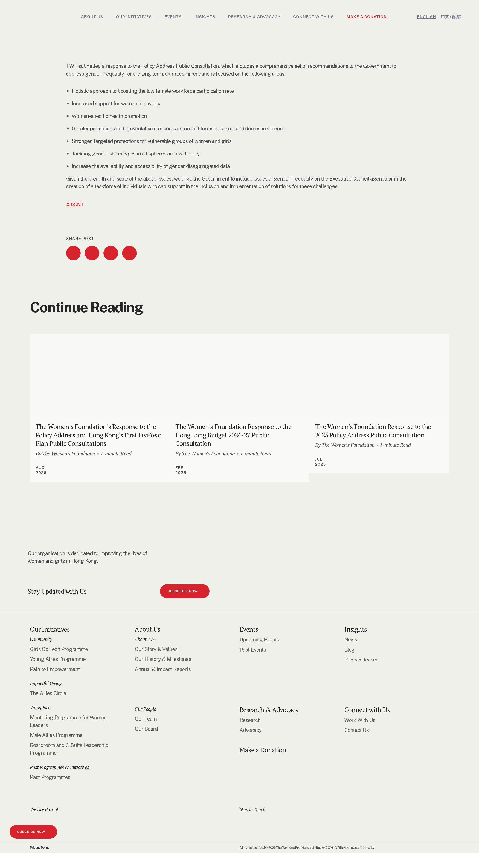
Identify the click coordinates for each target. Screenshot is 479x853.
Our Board (146, 729)
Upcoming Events (259, 639)
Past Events (253, 650)
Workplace (40, 707)
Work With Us (359, 720)
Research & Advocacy (269, 710)
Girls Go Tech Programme (59, 649)
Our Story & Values (156, 649)
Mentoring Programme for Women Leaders (68, 721)
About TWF (146, 639)
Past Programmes (50, 777)
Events (249, 629)
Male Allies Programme (56, 735)
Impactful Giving (46, 683)
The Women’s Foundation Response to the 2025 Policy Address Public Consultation (373, 430)
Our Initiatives (50, 629)
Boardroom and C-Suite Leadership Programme (69, 749)
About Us (147, 629)
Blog (349, 650)
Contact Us (356, 730)
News (350, 639)
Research (250, 720)
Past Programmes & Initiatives (59, 767)
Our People (145, 709)
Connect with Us (367, 710)
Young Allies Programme (58, 659)
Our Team (146, 719)
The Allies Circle (48, 693)
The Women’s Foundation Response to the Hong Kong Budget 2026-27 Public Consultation (233, 435)
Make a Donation (263, 750)
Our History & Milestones (163, 659)
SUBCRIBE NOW (31, 832)
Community (41, 639)
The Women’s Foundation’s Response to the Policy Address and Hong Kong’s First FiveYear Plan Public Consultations (98, 435)
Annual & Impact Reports (163, 669)
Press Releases (361, 659)
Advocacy (251, 730)
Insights (355, 629)
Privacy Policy (39, 847)
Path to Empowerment (55, 669)
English (74, 203)
